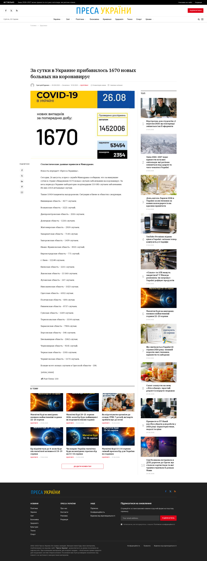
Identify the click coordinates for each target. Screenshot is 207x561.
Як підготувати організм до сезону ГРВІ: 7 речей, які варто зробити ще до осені (117, 417)
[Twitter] (22, 175)
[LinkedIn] (22, 181)
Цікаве (149, 19)
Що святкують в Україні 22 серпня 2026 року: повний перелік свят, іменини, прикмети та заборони (159, 351)
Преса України (61, 548)
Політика (80, 19)
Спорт (139, 19)
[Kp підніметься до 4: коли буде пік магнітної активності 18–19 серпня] (46, 436)
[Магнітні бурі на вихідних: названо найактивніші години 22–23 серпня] (46, 402)
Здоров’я (119, 19)
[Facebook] (22, 170)
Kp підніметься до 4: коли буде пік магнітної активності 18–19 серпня (46, 451)
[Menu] (202, 19)
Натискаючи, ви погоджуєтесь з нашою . (149, 524)
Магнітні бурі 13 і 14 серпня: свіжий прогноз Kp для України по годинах (118, 451)
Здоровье (84, 85)
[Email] (22, 192)
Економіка (94, 19)
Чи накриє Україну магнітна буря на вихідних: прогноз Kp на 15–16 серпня (81, 451)
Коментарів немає (99, 85)
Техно (129, 19)
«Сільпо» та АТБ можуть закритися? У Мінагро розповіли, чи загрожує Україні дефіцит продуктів (160, 276)
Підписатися (195, 10)
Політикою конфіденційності (164, 524)
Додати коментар (82, 466)
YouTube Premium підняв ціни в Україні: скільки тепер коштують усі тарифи (161, 239)
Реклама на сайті (185, 2)
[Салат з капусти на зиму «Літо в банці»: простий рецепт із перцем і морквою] (159, 372)
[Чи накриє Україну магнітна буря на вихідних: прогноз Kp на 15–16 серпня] (82, 436)
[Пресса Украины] (103, 10)
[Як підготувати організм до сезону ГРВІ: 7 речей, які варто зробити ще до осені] (118, 402)
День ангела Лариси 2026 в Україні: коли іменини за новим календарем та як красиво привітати (160, 202)
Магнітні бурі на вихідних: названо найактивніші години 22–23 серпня (46, 417)
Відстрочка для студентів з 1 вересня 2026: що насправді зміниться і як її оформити (161, 124)
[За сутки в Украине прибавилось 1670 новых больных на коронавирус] (82, 125)
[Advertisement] (103, 46)
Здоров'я (34, 423)
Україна (56, 19)
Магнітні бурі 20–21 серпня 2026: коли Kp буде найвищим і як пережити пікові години (82, 417)
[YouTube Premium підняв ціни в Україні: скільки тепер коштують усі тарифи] (159, 223)
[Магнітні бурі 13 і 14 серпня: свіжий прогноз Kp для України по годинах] (118, 436)
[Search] (198, 19)
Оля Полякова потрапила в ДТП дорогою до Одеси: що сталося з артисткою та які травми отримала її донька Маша (160, 465)
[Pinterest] (22, 186)
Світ (68, 19)
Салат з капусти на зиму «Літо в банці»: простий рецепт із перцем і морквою (160, 388)
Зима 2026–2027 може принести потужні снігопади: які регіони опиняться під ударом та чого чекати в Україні (48, 2)
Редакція (198, 2)
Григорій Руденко (42, 85)
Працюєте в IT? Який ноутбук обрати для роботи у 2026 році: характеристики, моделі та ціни (161, 425)
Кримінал (107, 19)
